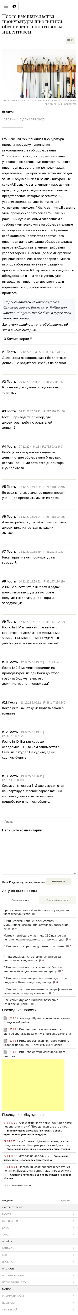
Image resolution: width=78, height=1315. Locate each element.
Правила (7, 1262)
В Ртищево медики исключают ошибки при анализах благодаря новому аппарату (33, 969)
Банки (6, 1228)
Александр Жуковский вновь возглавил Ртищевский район (31, 1001)
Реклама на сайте (13, 1296)
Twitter (54, 307)
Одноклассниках (16, 307)
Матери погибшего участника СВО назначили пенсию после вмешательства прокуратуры (37, 937)
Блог (5, 1255)
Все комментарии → (17, 1185)
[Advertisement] (33, 1085)
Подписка (8, 1303)
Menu (6, 6)
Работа (6, 1214)
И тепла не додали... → (36, 1157)
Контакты (8, 1248)
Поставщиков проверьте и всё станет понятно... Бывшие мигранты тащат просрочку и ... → (38, 1172)
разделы (36, 1200)
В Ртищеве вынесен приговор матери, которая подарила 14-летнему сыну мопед (35, 980)
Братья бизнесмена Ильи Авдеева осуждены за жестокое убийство (36, 912)
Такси (6, 1234)
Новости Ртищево (14, 1282)
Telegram (23, 313)
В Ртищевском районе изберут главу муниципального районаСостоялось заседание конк (36, 924)
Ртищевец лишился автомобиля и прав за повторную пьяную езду (32, 958)
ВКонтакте (39, 307)
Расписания (10, 1221)
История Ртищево (14, 1275)
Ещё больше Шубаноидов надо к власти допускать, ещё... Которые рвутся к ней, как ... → (38, 1144)
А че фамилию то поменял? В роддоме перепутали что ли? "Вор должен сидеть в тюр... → (38, 1128)
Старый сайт (10, 1309)
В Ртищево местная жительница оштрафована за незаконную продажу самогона (38, 991)
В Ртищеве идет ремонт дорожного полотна (37, 946)
